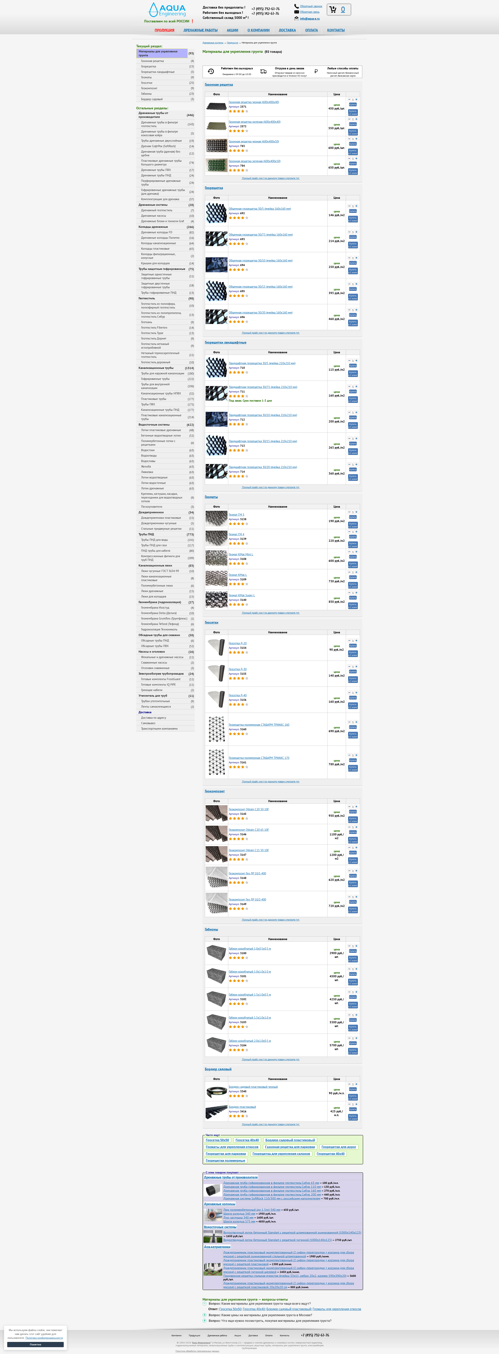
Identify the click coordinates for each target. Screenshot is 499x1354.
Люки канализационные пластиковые (156, 578)
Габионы (146, 93)
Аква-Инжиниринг (201, 1342)
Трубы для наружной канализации (162, 373)
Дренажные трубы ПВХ (156, 170)
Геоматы (146, 77)
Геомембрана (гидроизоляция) (160, 602)
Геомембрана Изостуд (155, 607)
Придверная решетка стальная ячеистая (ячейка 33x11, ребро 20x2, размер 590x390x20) (284, 1276)
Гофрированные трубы (155, 379)
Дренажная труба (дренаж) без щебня (160, 153)
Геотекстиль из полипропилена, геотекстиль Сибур (161, 314)
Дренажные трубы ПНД (156, 175)
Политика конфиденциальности (44, 1337)
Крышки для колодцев (155, 263)
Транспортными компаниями (159, 728)
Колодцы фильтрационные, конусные (158, 256)
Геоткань (146, 322)
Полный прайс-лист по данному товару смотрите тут (271, 178)
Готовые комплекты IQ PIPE (158, 684)
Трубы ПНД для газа (154, 545)
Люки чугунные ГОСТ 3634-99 (160, 571)
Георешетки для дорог (339, 1147)
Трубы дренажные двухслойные (161, 140)
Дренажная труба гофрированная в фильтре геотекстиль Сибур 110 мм (272, 1187)
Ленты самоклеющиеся (156, 706)
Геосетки (146, 83)
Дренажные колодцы (219, 1204)
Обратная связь (309, 12)
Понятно (35, 1344)
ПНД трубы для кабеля (155, 550)
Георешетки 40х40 (331, 1153)
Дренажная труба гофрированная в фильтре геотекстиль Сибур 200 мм (272, 1194)
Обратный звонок (311, 6)
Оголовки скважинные (155, 668)
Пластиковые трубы (153, 399)
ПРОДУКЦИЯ (164, 30)
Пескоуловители (151, 506)
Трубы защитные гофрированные (162, 269)
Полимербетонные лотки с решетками (158, 442)
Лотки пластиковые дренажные (161, 430)
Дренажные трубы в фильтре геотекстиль (159, 124)
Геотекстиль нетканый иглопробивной (155, 345)
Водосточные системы (154, 424)
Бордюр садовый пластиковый (290, 1140)
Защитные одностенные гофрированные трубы (156, 276)
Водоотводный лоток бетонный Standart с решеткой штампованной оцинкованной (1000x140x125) (292, 1232)
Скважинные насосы (154, 662)
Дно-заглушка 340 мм (238, 1217)
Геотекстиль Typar (152, 333)
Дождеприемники (151, 512)
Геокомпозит (149, 88)
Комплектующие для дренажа (160, 199)
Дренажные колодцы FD (156, 232)
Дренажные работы (217, 1335)
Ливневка (147, 472)
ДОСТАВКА (287, 30)
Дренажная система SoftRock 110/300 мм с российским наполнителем (271, 1198)
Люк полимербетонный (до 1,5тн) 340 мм (251, 1210)
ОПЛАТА (311, 30)
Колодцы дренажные (153, 227)
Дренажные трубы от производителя (153, 115)
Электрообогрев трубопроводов (161, 673)
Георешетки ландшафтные (158, 72)
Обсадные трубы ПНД (155, 640)
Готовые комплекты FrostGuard (160, 679)
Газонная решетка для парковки (290, 1147)
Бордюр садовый (152, 99)
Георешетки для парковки (226, 1153)
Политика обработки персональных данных (197, 1351)
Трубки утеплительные (155, 701)
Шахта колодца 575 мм (239, 1221)
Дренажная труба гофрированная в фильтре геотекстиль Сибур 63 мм (271, 1183)
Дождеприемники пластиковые (161, 518)
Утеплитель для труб (153, 695)
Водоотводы (149, 455)
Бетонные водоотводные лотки (161, 435)
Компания (176, 1335)
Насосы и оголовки (152, 651)
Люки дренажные (152, 591)
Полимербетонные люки (157, 585)
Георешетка (148, 66)
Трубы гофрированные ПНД (158, 292)
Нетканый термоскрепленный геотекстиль (160, 355)
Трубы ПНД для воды (154, 540)
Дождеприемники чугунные (159, 523)
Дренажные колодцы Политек (160, 238)
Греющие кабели (151, 690)
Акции (237, 1335)
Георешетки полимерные (225, 1160)
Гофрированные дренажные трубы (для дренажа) (163, 191)
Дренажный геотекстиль (156, 210)
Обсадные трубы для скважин (159, 635)
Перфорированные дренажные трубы (161, 182)
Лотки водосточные (153, 483)
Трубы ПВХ (148, 404)
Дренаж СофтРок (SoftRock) (158, 146)
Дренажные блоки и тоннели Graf (162, 221)
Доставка (145, 712)
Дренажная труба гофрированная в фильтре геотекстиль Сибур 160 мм (272, 1190)
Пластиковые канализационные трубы (161, 417)
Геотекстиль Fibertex (154, 327)
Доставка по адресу (153, 717)
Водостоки (148, 450)
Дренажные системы (153, 205)
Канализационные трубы (156, 368)
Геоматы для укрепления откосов (232, 1147)
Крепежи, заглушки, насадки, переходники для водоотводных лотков (161, 497)
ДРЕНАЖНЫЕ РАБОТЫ (201, 30)
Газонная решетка (152, 61)
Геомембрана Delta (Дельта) (159, 613)
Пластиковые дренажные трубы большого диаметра (161, 162)
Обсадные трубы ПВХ (155, 646)
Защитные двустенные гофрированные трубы (155, 285)
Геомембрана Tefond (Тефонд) (160, 624)
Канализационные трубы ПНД (160, 410)
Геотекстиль (147, 298)
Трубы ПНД (146, 534)
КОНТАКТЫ (336, 30)
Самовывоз (148, 723)
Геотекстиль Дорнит (153, 338)
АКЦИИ (232, 30)
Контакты (284, 1335)
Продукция (194, 1335)
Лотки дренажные (152, 488)
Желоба (146, 466)
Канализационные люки (155, 565)
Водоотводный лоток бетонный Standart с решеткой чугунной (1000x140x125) (277, 1240)
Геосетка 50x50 (217, 1140)
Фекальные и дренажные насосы (162, 657)
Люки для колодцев (153, 596)
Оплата (269, 1335)
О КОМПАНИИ (259, 30)
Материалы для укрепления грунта (158, 53)
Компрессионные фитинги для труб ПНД (160, 558)
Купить (353, 104)
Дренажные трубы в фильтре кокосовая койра (159, 133)
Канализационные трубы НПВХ (161, 393)
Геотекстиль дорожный (155, 362)
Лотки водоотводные (154, 477)
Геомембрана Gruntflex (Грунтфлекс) (164, 618)
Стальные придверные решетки (161, 528)
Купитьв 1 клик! (353, 112)
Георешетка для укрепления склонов (281, 1153)
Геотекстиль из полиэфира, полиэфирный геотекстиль (158, 305)
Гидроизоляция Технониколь (159, 629)
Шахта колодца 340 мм (239, 1213)
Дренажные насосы (153, 215)
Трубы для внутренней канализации (155, 386)
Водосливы (148, 461)
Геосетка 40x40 (247, 1140)
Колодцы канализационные (158, 243)
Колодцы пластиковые (155, 248)
